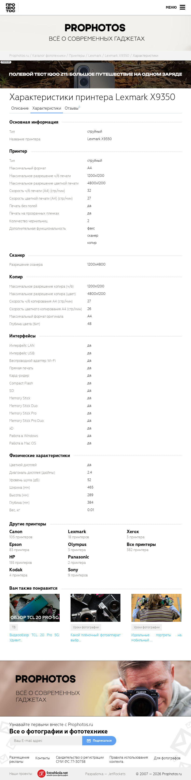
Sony (73, 570)
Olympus (77, 544)
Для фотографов (167, 758)
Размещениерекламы (19, 760)
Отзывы (71, 108)
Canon (15, 532)
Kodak (16, 570)
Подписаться (102, 741)
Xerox (133, 532)
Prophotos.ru (172, 774)
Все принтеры (141, 544)
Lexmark (77, 532)
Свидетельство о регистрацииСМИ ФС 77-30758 (80, 760)
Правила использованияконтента (128, 760)
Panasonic (78, 557)
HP (12, 557)
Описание (20, 108)
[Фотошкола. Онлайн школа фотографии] (52, 773)
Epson (15, 544)
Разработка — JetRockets (105, 774)
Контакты (42, 758)
